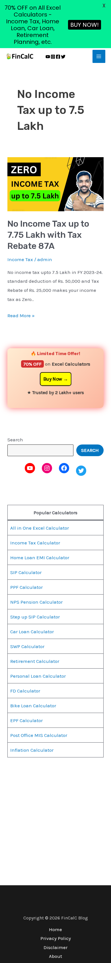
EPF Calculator (26, 720)
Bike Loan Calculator (33, 705)
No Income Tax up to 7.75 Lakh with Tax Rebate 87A (48, 235)
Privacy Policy (55, 938)
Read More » (21, 314)
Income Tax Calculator (35, 543)
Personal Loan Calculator (38, 676)
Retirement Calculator (34, 661)
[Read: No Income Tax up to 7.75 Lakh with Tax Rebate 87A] (55, 184)
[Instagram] (53, 56)
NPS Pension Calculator (36, 602)
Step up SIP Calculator (35, 617)
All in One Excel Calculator (39, 528)
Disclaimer (55, 947)
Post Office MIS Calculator (38, 735)
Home (55, 929)
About (55, 956)
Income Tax (20, 259)
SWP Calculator (27, 646)
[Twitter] (63, 56)
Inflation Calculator (32, 750)
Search (15, 439)
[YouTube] (48, 56)
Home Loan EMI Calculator (39, 557)
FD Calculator (25, 691)
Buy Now (52, 379)
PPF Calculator (26, 587)
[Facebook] (58, 56)
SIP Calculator (26, 572)
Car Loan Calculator (32, 631)
